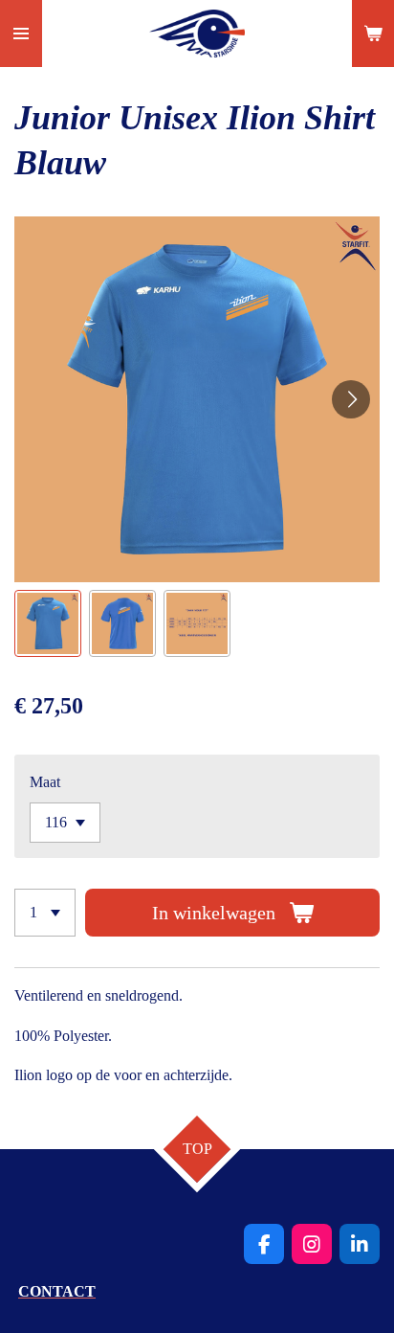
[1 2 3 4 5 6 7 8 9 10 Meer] (45, 913)
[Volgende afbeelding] (351, 399)
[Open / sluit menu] (21, 33)
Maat (45, 782)
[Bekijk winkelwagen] (373, 33)
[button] (47, 623)
